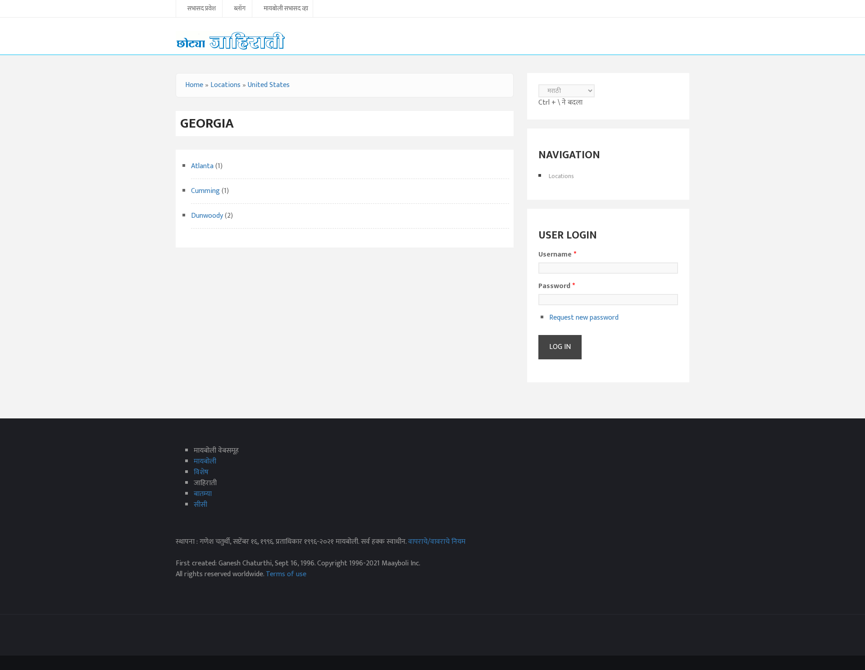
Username (557, 254)
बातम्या (203, 494)
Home (194, 85)
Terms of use (286, 574)
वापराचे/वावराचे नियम (436, 542)
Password (556, 286)
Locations (225, 85)
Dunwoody (208, 216)
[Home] (231, 40)
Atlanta (203, 166)
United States (269, 85)
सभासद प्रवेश (201, 9)
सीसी (200, 505)
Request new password (584, 318)
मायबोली (205, 461)
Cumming (205, 191)
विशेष (201, 472)
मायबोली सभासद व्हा (286, 9)
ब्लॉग (240, 9)
